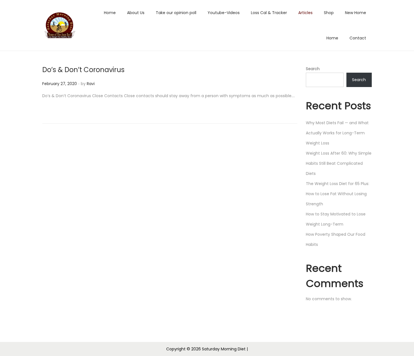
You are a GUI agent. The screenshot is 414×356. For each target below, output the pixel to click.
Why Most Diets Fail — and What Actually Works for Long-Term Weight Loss (337, 133)
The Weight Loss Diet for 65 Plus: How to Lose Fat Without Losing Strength (337, 194)
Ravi (91, 83)
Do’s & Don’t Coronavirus (83, 69)
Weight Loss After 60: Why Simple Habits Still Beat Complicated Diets (338, 163)
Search (313, 69)
